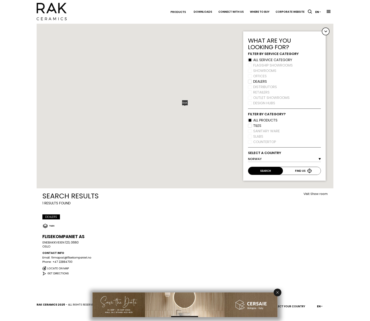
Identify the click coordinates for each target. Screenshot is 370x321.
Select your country (289, 306)
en (317, 12)
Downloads (203, 12)
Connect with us (231, 12)
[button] (185, 103)
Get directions (58, 273)
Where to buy (259, 12)
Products (178, 12)
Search (265, 171)
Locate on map (58, 268)
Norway (255, 159)
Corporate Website (290, 12)
